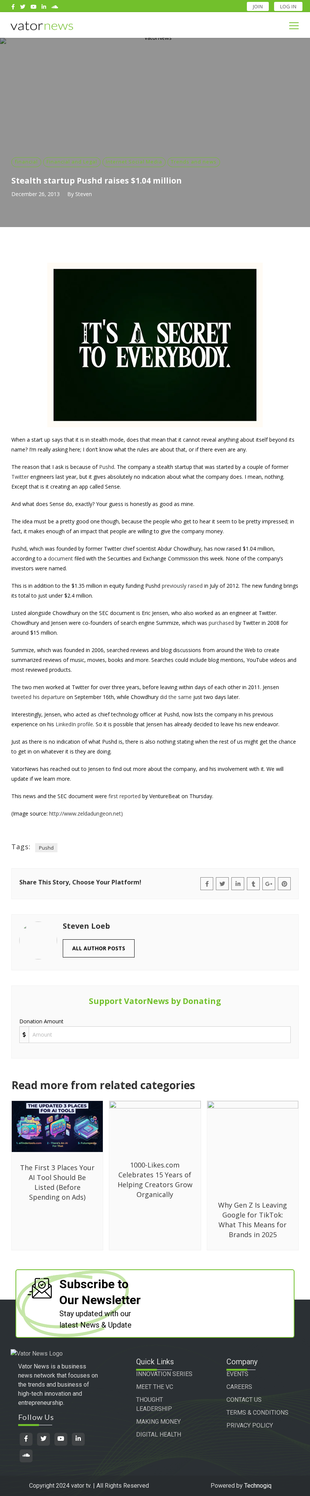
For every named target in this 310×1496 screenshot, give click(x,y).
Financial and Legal (71, 161)
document (60, 558)
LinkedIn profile (74, 724)
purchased (221, 622)
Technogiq (257, 1485)
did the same (176, 697)
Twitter (20, 476)
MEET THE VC (154, 1386)
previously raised (182, 585)
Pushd (106, 466)
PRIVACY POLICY (249, 1425)
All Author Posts (98, 948)
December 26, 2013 (35, 194)
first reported (124, 796)
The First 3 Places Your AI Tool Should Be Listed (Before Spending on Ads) (57, 1182)
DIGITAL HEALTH (158, 1434)
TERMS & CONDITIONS (257, 1412)
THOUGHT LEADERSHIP (154, 1404)
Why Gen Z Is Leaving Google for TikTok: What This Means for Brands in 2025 (252, 1219)
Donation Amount (41, 1021)
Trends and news (194, 161)
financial (26, 161)
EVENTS (237, 1374)
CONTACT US (244, 1399)
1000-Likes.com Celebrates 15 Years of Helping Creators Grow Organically (155, 1179)
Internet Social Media (134, 161)
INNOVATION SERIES (164, 1374)
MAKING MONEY (158, 1421)
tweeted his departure (38, 697)
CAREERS (239, 1386)
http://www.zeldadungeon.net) (86, 813)
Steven (83, 194)
